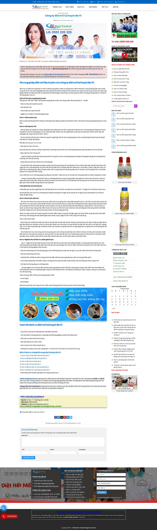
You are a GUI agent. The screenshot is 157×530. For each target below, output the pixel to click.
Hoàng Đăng (69, 20)
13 (119, 299)
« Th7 (113, 308)
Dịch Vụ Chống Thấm (120, 89)
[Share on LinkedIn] (67, 417)
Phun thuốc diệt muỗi (73, 480)
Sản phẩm (93, 7)
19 (115, 302)
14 (123, 299)
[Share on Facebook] (55, 417)
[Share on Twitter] (58, 417)
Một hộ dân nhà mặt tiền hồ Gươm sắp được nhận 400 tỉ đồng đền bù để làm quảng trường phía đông (125, 327)
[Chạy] (114, 60)
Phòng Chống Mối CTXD (121, 72)
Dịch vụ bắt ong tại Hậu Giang (126, 129)
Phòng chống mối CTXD (74, 477)
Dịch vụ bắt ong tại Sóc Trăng (126, 124)
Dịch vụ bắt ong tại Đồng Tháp (126, 145)
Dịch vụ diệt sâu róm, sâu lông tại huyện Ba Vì (35, 370)
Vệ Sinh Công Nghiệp (120, 85)
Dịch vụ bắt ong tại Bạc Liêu (125, 118)
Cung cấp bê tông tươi (74, 495)
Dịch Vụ (81, 7)
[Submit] (135, 106)
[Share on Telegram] (71, 417)
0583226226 (93, 74)
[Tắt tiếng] (132, 60)
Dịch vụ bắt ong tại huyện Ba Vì (31, 361)
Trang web (82, 449)
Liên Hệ (115, 7)
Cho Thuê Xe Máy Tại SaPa (122, 95)
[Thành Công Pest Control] (40, 7)
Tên (23, 449)
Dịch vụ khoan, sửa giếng (75, 492)
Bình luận (25, 435)
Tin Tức (105, 7)
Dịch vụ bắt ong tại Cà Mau (125, 113)
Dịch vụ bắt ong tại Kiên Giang (126, 135)
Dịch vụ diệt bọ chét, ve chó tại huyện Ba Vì (35, 367)
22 (127, 302)
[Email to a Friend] (61, 417)
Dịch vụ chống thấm (73, 490)
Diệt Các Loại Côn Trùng (121, 82)
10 (135, 296)
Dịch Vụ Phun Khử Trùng (121, 79)
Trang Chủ (57, 7)
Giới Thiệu (70, 7)
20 (120, 302)
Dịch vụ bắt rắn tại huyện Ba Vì (31, 364)
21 (123, 302)
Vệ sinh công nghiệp (73, 485)
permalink (78, 423)
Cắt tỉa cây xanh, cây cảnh (75, 487)
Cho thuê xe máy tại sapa (75, 497)
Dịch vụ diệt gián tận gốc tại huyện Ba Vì (34, 358)
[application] (124, 54)
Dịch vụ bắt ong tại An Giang (126, 140)
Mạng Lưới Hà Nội (63, 13)
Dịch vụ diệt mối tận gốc (74, 475)
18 (112, 302)
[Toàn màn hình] (135, 60)
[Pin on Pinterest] (64, 417)
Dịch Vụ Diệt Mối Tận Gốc (122, 69)
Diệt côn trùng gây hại (74, 482)
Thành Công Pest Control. (88, 528)
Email (52, 449)
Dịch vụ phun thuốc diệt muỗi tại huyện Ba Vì (35, 355)
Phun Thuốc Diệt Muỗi (120, 75)
